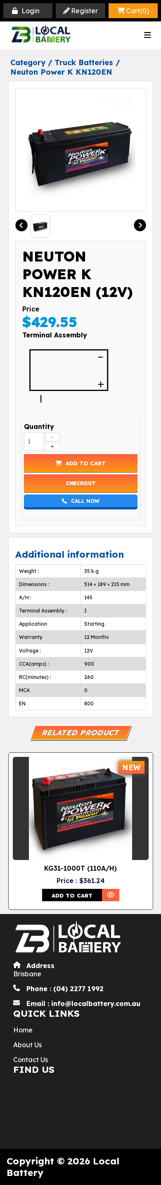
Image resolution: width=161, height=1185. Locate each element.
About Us (27, 1045)
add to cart (72, 895)
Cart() (137, 11)
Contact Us (30, 1059)
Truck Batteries (83, 62)
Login (30, 11)
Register (84, 11)
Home (23, 1030)
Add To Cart (86, 463)
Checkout (81, 483)
